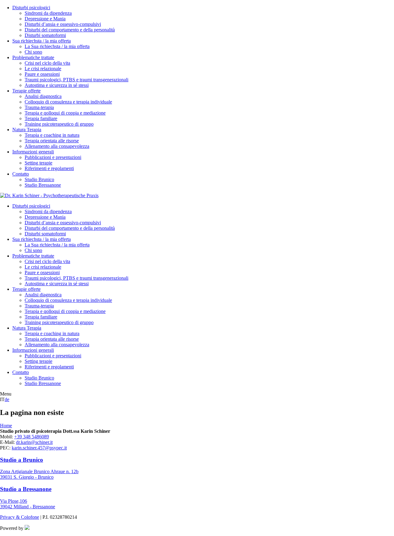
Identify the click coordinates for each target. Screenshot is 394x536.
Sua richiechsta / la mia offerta (41, 40)
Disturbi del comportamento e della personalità (70, 29)
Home (6, 425)
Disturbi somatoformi (45, 35)
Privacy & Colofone (19, 517)
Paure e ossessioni (42, 74)
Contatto (20, 174)
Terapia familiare (41, 118)
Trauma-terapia (39, 107)
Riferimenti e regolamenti (49, 168)
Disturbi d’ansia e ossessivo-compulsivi (63, 24)
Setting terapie (38, 162)
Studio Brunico (39, 179)
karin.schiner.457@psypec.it (39, 447)
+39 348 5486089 (31, 436)
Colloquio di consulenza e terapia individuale (68, 101)
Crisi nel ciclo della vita (47, 63)
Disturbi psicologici (31, 7)
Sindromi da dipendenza (48, 13)
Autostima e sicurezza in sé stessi (57, 85)
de (7, 399)
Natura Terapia (26, 129)
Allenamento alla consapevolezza (57, 146)
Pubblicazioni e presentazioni (53, 157)
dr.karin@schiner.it (34, 442)
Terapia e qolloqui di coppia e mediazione (65, 113)
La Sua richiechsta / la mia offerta (57, 46)
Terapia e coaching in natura (52, 135)
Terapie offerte (26, 90)
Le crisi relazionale (43, 68)
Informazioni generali (33, 151)
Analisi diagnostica (43, 96)
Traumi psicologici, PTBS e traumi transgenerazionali (76, 79)
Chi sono (33, 52)
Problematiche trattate (33, 57)
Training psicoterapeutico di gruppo (59, 124)
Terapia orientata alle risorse (52, 140)
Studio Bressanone (43, 185)
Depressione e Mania (45, 18)
